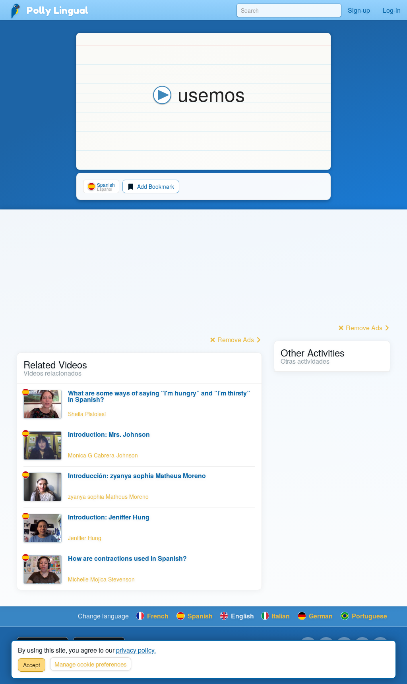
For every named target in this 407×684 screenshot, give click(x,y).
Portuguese (368, 615)
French (157, 615)
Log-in (392, 10)
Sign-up (359, 10)
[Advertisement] (139, 277)
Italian (280, 615)
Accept (31, 665)
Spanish (199, 615)
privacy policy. (136, 650)
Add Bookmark (155, 186)
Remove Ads (236, 339)
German (320, 615)
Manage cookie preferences (90, 664)
